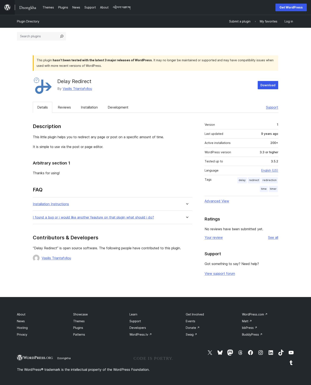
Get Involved (195, 314)
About (21, 314)
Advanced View (217, 201)
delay (242, 180)
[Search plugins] (62, 36)
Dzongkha (64, 358)
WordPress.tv (140, 334)
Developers (137, 327)
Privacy (22, 334)
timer (273, 188)
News (21, 321)
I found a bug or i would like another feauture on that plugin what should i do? (93, 217)
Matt (247, 321)
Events (190, 321)
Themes (79, 321)
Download (267, 85)
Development (118, 107)
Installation (89, 107)
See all (273, 237)
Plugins (78, 327)
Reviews (64, 107)
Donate (193, 327)
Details (42, 107)
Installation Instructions (51, 204)
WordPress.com (255, 314)
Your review (214, 237)
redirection (270, 180)
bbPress (249, 327)
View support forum (220, 273)
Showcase (80, 314)
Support (272, 107)
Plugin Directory (28, 21)
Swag (191, 334)
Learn (133, 314)
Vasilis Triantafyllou (77, 88)
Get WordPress (291, 7)
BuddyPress (252, 334)
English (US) (269, 170)
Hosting (22, 327)
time (264, 188)
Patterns (79, 334)
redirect (254, 180)
